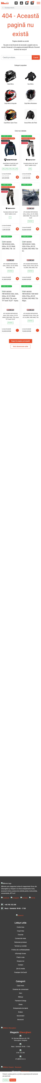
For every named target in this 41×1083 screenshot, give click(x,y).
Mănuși (20, 997)
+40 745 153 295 (10, 905)
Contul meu (20, 927)
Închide (6, 1080)
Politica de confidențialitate (20, 950)
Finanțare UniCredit (20, 972)
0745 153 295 (20, 1053)
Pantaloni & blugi (20, 1001)
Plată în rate (20, 957)
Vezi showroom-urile (20, 346)
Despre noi (20, 961)
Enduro (20, 1012)
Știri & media (20, 969)
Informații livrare (20, 953)
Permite (12, 1080)
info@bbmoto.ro (20, 1059)
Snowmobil (20, 1016)
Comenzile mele (20, 938)
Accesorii (20, 1019)
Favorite (20, 935)
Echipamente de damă (20, 1008)
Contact (20, 965)
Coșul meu (20, 931)
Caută (35, 57)
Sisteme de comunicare (20, 989)
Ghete (21, 1004)
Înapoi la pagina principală (20, 341)
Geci (20, 993)
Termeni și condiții (20, 946)
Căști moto (20, 986)
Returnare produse (20, 942)
